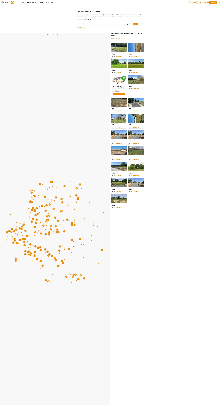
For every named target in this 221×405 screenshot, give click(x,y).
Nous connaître (49, 2)
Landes (122, 38)
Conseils (42, 2)
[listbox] (81, 24)
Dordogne (113, 38)
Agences (34, 2)
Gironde (118, 38)
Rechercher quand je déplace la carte (55, 34)
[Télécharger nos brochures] (219, 2)
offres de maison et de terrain (111, 15)
